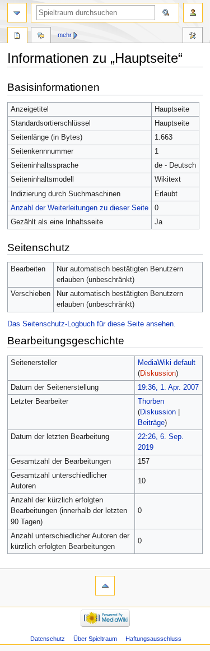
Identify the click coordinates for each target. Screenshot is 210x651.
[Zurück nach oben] (105, 585)
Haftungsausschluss (153, 638)
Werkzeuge (192, 36)
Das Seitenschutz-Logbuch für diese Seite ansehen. (91, 324)
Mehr (65, 34)
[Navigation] (17, 12)
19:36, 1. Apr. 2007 (168, 387)
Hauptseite (17, 36)
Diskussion (158, 373)
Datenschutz (47, 638)
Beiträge (151, 423)
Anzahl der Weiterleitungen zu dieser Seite (79, 208)
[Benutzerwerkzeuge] (193, 12)
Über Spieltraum (95, 638)
